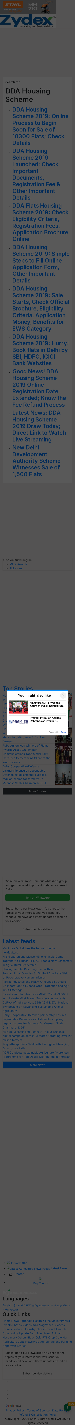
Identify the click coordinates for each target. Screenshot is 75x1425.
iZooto (63, 732)
